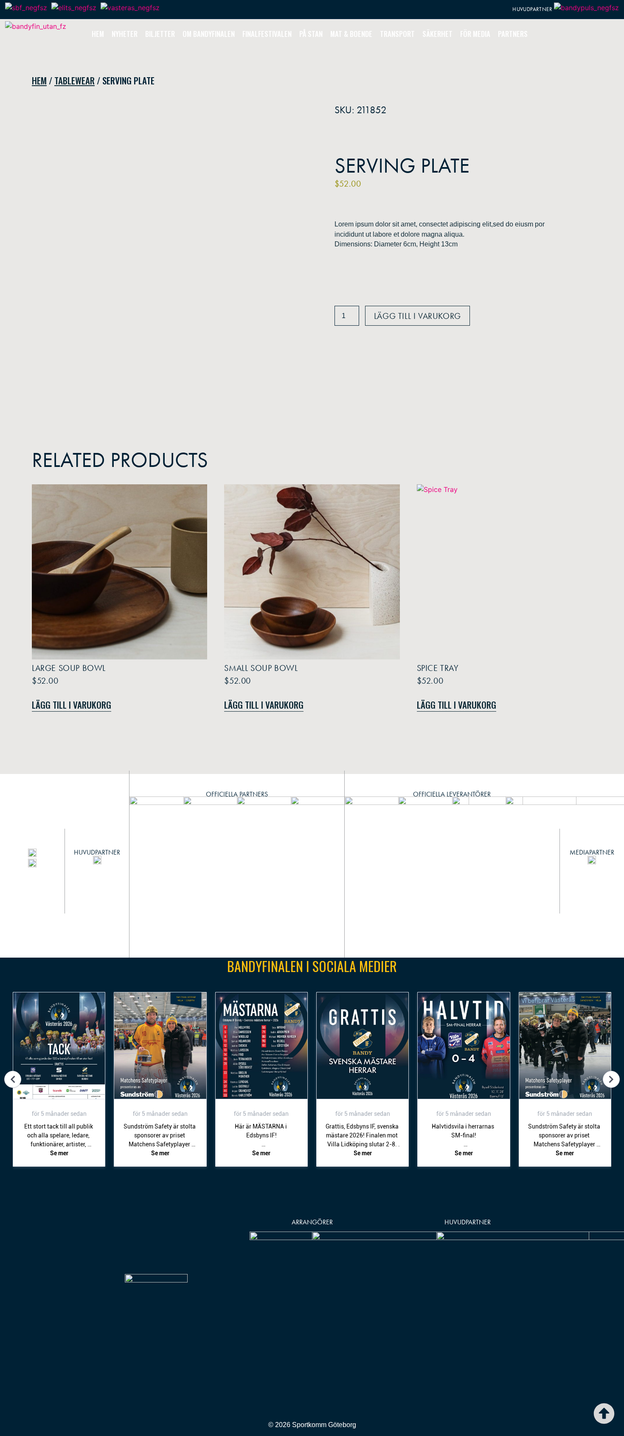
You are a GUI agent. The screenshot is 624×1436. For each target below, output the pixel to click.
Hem (98, 33)
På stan (311, 33)
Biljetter (160, 33)
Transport (397, 33)
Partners (513, 33)
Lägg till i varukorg (417, 316)
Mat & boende (351, 33)
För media (475, 33)
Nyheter (125, 33)
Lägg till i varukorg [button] (71, 704)
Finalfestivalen (267, 33)
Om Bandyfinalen (209, 33)
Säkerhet (437, 33)
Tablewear (74, 80)
